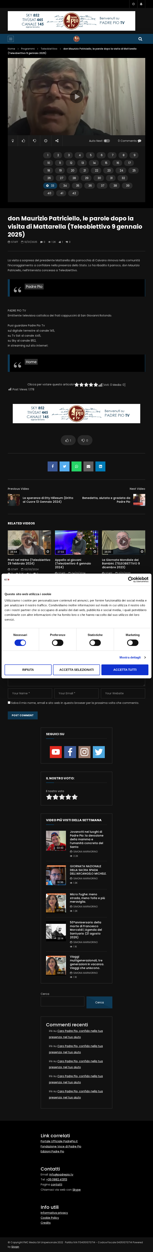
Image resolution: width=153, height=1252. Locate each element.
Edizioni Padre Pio (52, 1151)
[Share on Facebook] (53, 466)
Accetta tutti (124, 669)
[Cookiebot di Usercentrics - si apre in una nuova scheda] (131, 580)
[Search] (140, 39)
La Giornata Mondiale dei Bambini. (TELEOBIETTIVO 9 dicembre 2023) (121, 563)
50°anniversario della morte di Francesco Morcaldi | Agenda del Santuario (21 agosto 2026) (86, 929)
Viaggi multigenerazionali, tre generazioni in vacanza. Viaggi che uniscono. (87, 962)
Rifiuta (28, 669)
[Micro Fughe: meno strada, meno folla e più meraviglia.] (56, 903)
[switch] (57, 643)
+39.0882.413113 (56, 1179)
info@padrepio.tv (61, 1175)
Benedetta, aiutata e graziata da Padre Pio (106, 500)
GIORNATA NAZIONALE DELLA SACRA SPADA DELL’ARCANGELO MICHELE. (88, 870)
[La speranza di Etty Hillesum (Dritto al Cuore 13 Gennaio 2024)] (14, 500)
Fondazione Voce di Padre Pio (61, 1146)
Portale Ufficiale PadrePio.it (59, 1141)
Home (11, 48)
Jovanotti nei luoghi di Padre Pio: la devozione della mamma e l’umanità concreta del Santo (86, 839)
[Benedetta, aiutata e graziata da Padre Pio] (139, 500)
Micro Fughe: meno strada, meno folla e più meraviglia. (87, 898)
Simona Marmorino (85, 851)
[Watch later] (133, 4)
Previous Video (18, 489)
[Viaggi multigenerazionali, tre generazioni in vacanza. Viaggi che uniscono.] (56, 966)
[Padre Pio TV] (76, 39)
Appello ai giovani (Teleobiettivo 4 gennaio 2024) (73, 563)
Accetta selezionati (76, 669)
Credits (46, 1223)
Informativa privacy (54, 1213)
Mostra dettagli (130, 657)
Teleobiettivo (49, 48)
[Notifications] (141, 4)
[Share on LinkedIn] (100, 466)
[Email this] (88, 466)
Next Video (137, 489)
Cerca (45, 994)
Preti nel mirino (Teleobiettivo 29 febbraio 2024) (29, 562)
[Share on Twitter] (65, 466)
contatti (56, 1184)
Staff (14, 242)
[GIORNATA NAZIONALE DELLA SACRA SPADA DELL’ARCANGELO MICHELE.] (56, 875)
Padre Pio (34, 286)
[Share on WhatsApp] (76, 466)
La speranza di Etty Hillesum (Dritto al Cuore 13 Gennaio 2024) (48, 500)
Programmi (28, 48)
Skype (77, 1190)
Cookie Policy (50, 1218)
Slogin (15, 1246)
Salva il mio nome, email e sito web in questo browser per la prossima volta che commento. (75, 703)
